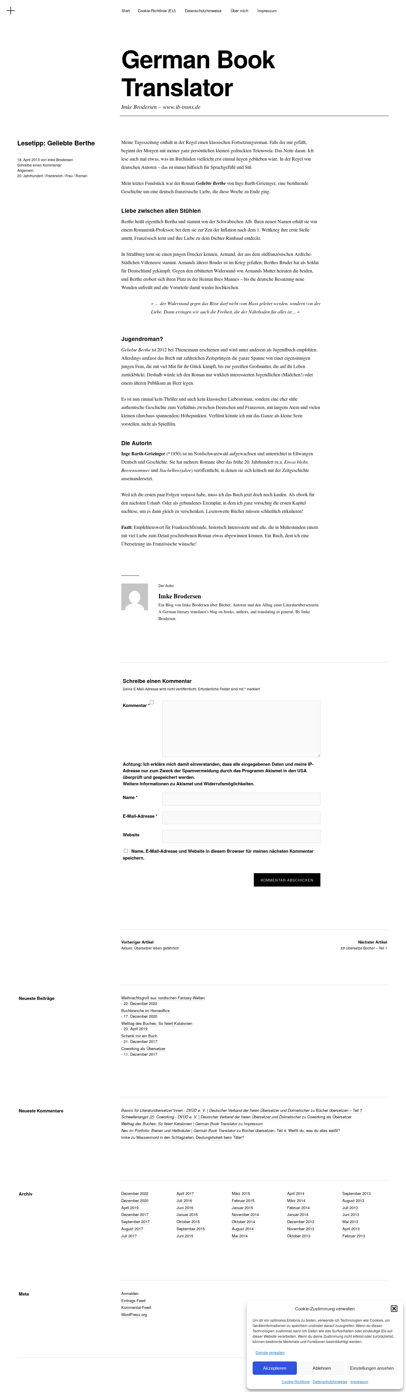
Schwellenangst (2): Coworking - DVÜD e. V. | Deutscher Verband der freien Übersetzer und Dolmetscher (211, 1117)
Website (131, 834)
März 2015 (241, 1193)
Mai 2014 (240, 1236)
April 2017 (185, 1193)
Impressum (359, 1381)
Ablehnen (322, 1368)
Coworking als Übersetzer (143, 1048)
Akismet (273, 770)
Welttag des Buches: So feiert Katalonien (156, 1023)
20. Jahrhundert (30, 175)
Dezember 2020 (134, 1200)
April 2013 (351, 1228)
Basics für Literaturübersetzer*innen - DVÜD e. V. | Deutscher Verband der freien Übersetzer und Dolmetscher (215, 1110)
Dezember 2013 (300, 1221)
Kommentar (136, 705)
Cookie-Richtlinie (296, 1381)
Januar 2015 (242, 1207)
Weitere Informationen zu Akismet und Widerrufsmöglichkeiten (188, 783)
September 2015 (191, 1228)
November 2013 (300, 1228)
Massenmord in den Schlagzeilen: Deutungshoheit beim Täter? (190, 1137)
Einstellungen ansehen (372, 1368)
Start (126, 10)
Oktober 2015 (188, 1221)
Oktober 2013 (298, 1236)
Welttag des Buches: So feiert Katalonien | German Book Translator (179, 1123)
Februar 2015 (243, 1200)
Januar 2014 (297, 1214)
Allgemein (25, 170)
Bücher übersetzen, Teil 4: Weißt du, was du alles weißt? (291, 1130)
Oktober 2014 (243, 1221)
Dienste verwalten (270, 1352)
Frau (69, 175)
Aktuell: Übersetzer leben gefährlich (150, 945)
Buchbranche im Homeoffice (145, 1010)
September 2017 (135, 1221)
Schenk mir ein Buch (139, 1036)
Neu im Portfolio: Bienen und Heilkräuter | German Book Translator (178, 1130)
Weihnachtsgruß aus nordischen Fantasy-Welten (163, 998)
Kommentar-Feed (136, 1307)
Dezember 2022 (134, 1193)
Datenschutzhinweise (330, 1381)
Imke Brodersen (60, 159)
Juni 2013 (350, 1214)
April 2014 (295, 1193)
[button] (394, 1309)
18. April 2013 (28, 159)
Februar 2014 (298, 1207)
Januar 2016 (187, 1214)
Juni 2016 (185, 1207)
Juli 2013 (350, 1207)
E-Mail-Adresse (140, 816)
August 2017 (132, 1228)
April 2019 (130, 1207)
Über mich (239, 10)
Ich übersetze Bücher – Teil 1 (364, 945)
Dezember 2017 (134, 1214)
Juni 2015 (185, 1236)
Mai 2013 (350, 1221)
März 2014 (296, 1200)
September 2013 (356, 1193)
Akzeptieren (274, 1368)
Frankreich (54, 175)
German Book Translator (198, 73)
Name (130, 797)
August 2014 (243, 1228)
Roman (81, 175)
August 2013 (353, 1200)
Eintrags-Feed (133, 1300)
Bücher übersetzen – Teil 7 (339, 1110)
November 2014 (245, 1214)
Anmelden (130, 1293)
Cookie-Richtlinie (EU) (157, 10)
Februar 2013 (353, 1236)
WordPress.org (134, 1314)
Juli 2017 (129, 1236)
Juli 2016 (184, 1200)
